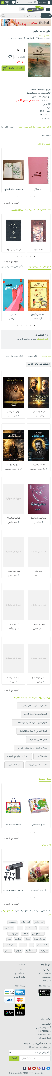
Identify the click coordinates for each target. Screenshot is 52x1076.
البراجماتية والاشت (13, 677)
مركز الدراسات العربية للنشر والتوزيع (32, 748)
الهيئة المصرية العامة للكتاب (35, 714)
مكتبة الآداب (42, 756)
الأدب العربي (8, 928)
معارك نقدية (38, 249)
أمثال (20, 928)
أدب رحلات (25, 922)
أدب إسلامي (39, 922)
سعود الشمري (12, 575)
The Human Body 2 (13, 824)
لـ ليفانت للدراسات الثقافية (39, 364)
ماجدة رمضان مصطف (37, 416)
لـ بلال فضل (13, 318)
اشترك (14, 1058)
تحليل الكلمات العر (38, 824)
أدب (49, 914)
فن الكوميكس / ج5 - (13, 249)
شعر (9, 939)
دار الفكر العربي (14, 765)
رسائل (27, 939)
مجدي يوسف (43, 35)
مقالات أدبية (30, 950)
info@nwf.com (44, 1034)
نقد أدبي (7, 950)
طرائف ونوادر (42, 945)
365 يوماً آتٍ (38, 189)
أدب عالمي (44, 928)
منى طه (37, 575)
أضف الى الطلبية (16, 68)
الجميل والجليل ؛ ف (13, 465)
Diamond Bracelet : (39, 890)
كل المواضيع (8, 911)
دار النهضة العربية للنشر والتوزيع (34, 706)
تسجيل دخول (43, 2)
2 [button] (30, 197)
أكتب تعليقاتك (42, 339)
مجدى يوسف (17, 210)
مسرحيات (44, 950)
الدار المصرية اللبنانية (38, 739)
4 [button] (21, 197)
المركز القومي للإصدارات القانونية (33, 731)
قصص (22, 945)
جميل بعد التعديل (13, 571)
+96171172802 (44, 1031)
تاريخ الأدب (13, 933)
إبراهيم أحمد (12, 628)
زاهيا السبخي (12, 416)
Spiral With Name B (13, 189)
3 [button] (26, 197)
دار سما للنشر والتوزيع (38, 765)
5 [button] (17, 197)
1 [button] (34, 197)
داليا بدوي (37, 522)
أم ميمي (13, 314)
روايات (18, 939)
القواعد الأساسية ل (13, 518)
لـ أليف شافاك (38, 318)
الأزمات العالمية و (13, 624)
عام (31, 945)
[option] (38, 170)
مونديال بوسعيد (38, 624)
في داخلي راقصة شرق (38, 518)
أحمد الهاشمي (12, 522)
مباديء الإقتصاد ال (38, 677)
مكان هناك (38, 571)
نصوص (18, 950)
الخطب (25, 933)
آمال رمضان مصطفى (37, 469)
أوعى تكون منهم (13, 411)
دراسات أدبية (39, 939)
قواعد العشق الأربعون (38, 314)
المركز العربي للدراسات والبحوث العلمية (31, 723)
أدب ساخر (12, 922)
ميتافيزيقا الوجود (38, 411)
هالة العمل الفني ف (38, 465)
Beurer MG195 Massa (13, 890)
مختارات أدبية (10, 945)
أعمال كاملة (30, 928)
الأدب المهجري (38, 933)
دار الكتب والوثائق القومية (17, 756)
